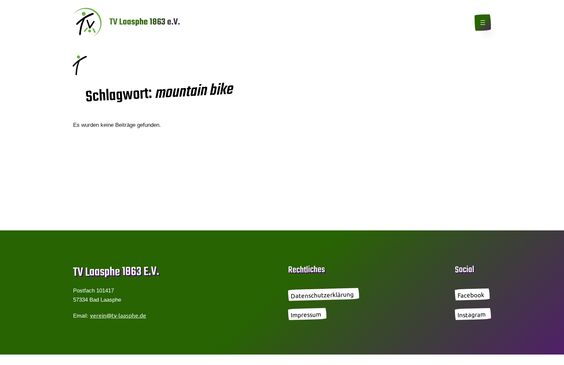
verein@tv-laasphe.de (118, 315)
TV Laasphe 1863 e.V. (144, 22)
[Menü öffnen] (483, 22)
